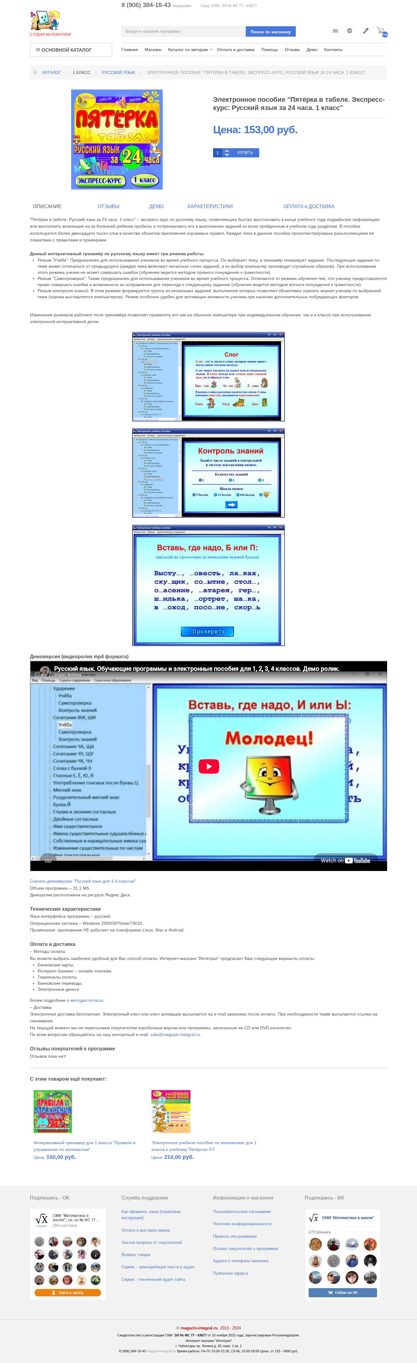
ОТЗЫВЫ (108, 206)
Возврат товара (135, 1255)
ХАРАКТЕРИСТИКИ (210, 206)
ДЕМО (156, 206)
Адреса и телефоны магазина (240, 1261)
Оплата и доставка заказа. (146, 1230)
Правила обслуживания (235, 1236)
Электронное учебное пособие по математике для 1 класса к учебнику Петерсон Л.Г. (204, 1146)
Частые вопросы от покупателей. (152, 1242)
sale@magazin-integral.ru (175, 1034)
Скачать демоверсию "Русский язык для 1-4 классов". (83, 881)
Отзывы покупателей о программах (245, 1249)
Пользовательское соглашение (242, 1212)
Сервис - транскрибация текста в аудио (157, 1267)
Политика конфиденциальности (242, 1224)
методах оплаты (87, 1000)
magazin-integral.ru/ (161, 1351)
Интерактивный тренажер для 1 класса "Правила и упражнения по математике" (85, 1146)
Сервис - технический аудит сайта (153, 1279)
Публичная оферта (230, 1273)
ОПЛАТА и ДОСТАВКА (309, 206)
